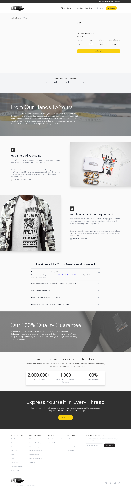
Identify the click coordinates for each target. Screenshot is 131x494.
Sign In (101, 8)
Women (13, 447)
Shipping (32, 462)
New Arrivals (15, 439)
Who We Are (52, 443)
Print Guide (75, 275)
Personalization (34, 454)
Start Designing (98, 51)
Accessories (14, 462)
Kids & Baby (14, 451)
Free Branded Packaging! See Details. (109, 1)
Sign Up (112, 8)
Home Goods (15, 470)
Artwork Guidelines (64, 275)
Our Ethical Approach (55, 439)
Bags (12, 458)
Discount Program (35, 447)
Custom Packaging (17, 466)
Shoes (13, 454)
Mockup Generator (35, 451)
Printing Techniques (35, 458)
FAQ (68, 439)
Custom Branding (35, 443)
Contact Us (70, 451)
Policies (69, 443)
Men (12, 443)
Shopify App (33, 439)
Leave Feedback (72, 447)
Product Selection (16, 18)
